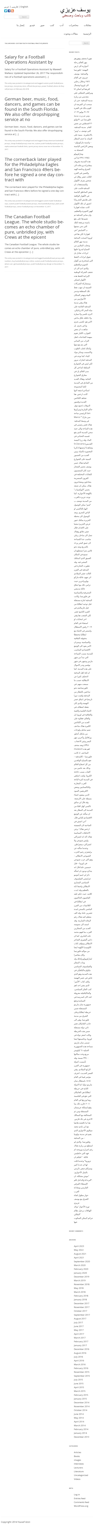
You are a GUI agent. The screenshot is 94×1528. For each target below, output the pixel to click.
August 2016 (80, 1353)
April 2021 (79, 1257)
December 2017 (81, 1303)
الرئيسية (87, 33)
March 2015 (80, 1391)
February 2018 (81, 1295)
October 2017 (80, 1311)
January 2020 (80, 1272)
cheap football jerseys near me (22, 143)
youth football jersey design (41, 264)
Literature (79, 1471)
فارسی (15, 6)
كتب (52, 25)
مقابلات (87, 25)
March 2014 (80, 1425)
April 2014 (79, 1421)
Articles (77, 1452)
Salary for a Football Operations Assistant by (29, 59)
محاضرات (73, 25)
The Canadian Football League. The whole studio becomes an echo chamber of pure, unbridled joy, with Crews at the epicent (34, 227)
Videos (77, 1479)
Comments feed (81, 1502)
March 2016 (80, 1364)
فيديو (32, 25)
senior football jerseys (25, 206)
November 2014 (81, 1406)
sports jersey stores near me (39, 146)
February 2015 (81, 1395)
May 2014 (79, 1417)
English (24, 6)
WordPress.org (81, 1506)
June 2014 (79, 1414)
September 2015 (82, 1375)
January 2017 (80, 1345)
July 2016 (78, 1356)
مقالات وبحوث (71, 33)
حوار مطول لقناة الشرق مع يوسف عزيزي (81, 1199)
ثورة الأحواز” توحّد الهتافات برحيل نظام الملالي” (82, 1210)
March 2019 (80, 1280)
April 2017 (79, 1334)
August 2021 (80, 1253)
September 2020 (82, 1261)
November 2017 (81, 1307)
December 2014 (81, 1402)
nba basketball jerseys (46, 204)
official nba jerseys (34, 86)
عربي (6, 6)
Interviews (79, 1463)
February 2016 (81, 1368)
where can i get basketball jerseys (17, 264)
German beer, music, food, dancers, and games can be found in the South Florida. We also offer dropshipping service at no (32, 109)
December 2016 (81, 1349)
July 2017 (78, 1322)
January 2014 (80, 1433)
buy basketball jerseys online (23, 261)
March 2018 (80, 1292)
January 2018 (80, 1299)
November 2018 (81, 1284)
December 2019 (81, 1276)
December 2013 (81, 1436)
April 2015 (79, 1387)
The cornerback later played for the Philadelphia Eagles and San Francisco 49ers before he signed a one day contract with (34, 169)
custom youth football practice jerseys (49, 143)
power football (47, 86)
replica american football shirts (16, 146)
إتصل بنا (20, 25)
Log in (77, 1494)
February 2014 (81, 1429)
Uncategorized (28, 83)
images (77, 1460)
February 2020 (81, 1269)
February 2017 (81, 1341)
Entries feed (79, 1498)
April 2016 (79, 1360)
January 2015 (80, 1398)
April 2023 (79, 1246)
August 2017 (80, 1318)
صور (42, 25)
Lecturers (78, 1467)
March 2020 (80, 1265)
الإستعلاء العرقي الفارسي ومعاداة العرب (81, 1187)
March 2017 (80, 1337)
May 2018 (79, 1288)
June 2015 (79, 1383)
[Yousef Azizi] (73, 13)
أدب (61, 25)
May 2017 (79, 1330)
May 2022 (79, 1249)
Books (77, 1456)
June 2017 (79, 1326)
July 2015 (78, 1379)
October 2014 (80, 1410)
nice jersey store (20, 86)
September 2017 (82, 1314)
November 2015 (81, 1372)
